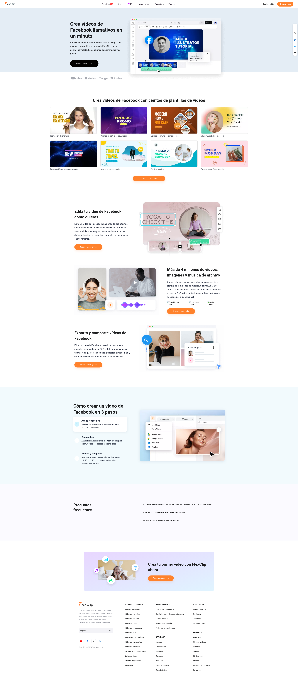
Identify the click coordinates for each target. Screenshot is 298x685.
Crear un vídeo (285, 4)
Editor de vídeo (131, 656)
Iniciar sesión (268, 4)
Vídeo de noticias (132, 619)
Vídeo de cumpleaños (133, 642)
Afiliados (196, 647)
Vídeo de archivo (162, 665)
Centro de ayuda (199, 609)
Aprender (158, 4)
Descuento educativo (201, 665)
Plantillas (106, 4)
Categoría (159, 656)
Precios (171, 4)
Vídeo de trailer (131, 623)
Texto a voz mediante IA (165, 609)
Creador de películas (133, 661)
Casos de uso (161, 647)
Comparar (159, 651)
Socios (196, 651)
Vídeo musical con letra (134, 637)
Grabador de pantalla (164, 623)
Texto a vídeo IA (162, 619)
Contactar (197, 614)
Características (162, 670)
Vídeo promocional (132, 609)
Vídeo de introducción (133, 628)
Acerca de (197, 637)
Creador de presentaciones (135, 651)
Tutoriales (197, 619)
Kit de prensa (198, 656)
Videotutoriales (199, 623)
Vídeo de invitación (132, 647)
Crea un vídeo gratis (84, 63)
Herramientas (143, 4)
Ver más (128, 665)
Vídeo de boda (130, 633)
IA (131, 4)
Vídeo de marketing (132, 614)
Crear (120, 4)
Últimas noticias (199, 642)
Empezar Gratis (159, 578)
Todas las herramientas (165, 628)
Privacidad (197, 670)
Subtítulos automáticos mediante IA (170, 614)
